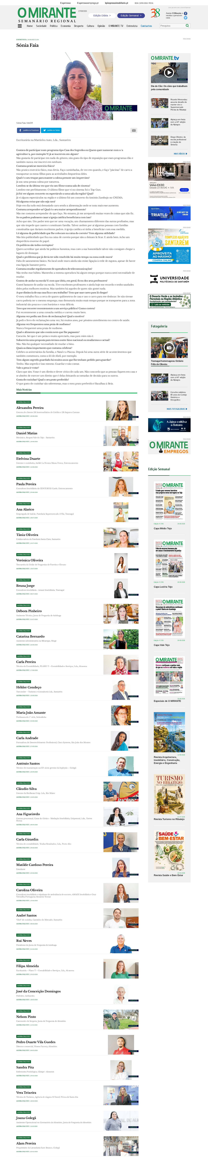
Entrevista (21, 40)
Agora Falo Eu (22, 416)
